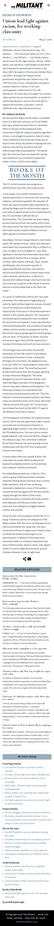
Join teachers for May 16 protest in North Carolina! (19, 577)
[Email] (29, 559)
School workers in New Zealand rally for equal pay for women (27, 726)
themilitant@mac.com (27, 922)
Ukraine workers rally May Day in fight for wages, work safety (27, 672)
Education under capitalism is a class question (25, 648)
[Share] (24, 559)
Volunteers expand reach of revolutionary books (27, 839)
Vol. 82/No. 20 (9, 39)
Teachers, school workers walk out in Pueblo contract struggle (24, 628)
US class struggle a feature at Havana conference (28, 812)
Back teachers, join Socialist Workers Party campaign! (21, 603)
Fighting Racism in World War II (18, 46)
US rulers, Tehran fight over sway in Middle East (27, 774)
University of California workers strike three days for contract (26, 698)
